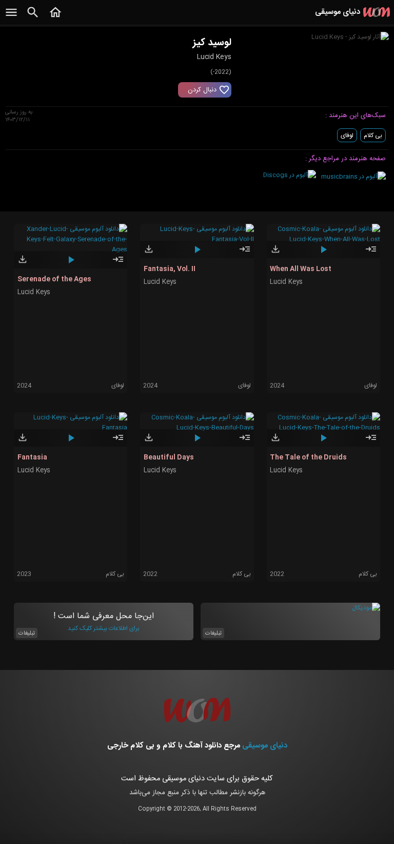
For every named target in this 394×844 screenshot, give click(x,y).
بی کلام (373, 135)
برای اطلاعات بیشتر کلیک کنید (104, 628)
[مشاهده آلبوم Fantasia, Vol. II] (245, 253)
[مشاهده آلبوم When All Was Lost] (371, 253)
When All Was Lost (300, 269)
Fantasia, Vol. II (169, 269)
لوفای (347, 135)
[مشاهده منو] (11, 18)
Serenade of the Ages (54, 279)
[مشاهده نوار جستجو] (33, 18)
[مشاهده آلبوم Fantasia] (118, 442)
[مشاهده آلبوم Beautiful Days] (245, 442)
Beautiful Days (169, 457)
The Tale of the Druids (308, 457)
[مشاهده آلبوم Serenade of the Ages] (118, 264)
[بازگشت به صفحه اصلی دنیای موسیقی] (55, 18)
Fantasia (32, 457)
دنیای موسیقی (264, 745)
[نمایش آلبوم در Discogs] (289, 175)
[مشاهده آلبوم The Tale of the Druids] (371, 442)
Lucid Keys (33, 292)
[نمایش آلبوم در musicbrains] (353, 176)
